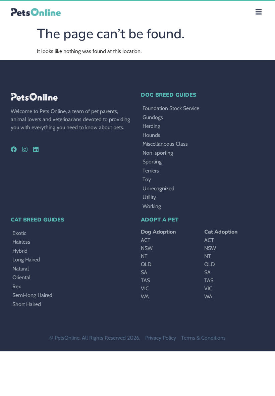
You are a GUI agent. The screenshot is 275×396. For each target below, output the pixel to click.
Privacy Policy (160, 338)
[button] (258, 12)
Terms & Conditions (203, 338)
